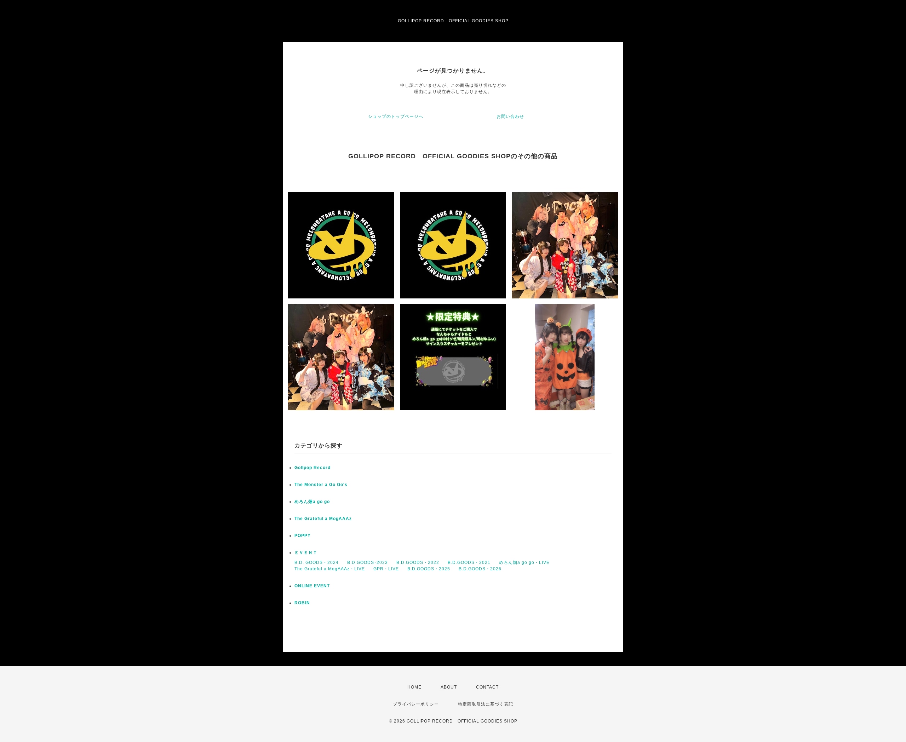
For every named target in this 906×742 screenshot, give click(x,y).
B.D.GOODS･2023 (367, 562)
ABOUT (449, 687)
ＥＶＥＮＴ (305, 552)
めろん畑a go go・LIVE (524, 562)
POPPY (302, 535)
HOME (414, 687)
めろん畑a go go (312, 501)
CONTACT (487, 687)
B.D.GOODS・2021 (469, 562)
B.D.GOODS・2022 (417, 562)
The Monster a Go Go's (321, 484)
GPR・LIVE (386, 568)
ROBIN (302, 602)
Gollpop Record (312, 467)
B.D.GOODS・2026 (480, 568)
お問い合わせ (510, 116)
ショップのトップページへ (395, 116)
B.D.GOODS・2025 (428, 568)
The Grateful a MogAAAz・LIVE (329, 568)
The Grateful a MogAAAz (323, 518)
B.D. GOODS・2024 (316, 562)
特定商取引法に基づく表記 (485, 704)
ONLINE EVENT (312, 585)
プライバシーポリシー (416, 704)
